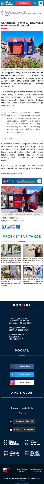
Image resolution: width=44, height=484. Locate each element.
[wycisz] (39, 181)
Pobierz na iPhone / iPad (24, 429)
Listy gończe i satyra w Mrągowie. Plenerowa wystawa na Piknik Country (33, 281)
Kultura (34, 14)
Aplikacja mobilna (25, 14)
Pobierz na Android (24, 421)
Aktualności (14, 14)
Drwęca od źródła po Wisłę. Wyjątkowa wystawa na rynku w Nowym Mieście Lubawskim (11, 260)
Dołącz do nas (25, 366)
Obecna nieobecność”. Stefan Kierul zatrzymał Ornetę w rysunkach (33, 260)
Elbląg (7, 14)
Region (40, 14)
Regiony (8, 15)
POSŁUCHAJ (24, 3)
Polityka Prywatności (22, 483)
